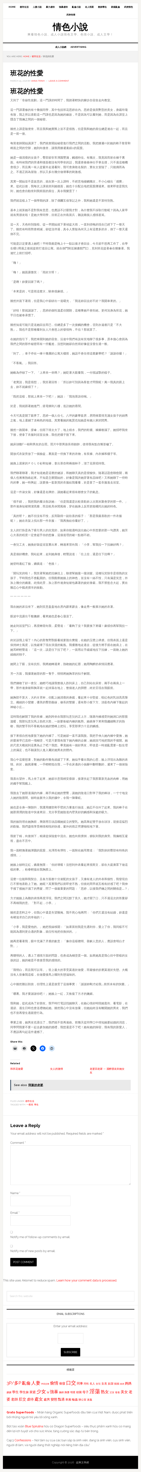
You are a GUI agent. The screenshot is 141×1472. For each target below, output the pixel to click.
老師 (14, 1399)
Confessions (23, 1440)
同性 (86, 1383)
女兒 (98, 1383)
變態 (54, 1399)
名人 (92, 1383)
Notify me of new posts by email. (32, 1251)
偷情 (54, 1382)
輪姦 (75, 1399)
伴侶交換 (45, 1384)
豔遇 (61, 1399)
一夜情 (29, 1104)
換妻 (67, 1392)
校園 (79, 1392)
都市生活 (29, 1101)
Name (15, 1193)
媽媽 (128, 1383)
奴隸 (110, 1383)
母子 (85, 1392)
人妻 (35, 1383)
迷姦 (89, 1399)
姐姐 (116, 1383)
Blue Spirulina (34, 1426)
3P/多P (14, 1383)
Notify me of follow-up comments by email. (40, 1237)
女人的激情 (56, 1068)
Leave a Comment (59, 81)
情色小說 (70, 27)
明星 (72, 1392)
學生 (36, 1104)
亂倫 (26, 1383)
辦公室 (82, 1399)
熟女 (105, 1391)
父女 (112, 1392)
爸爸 (117, 1392)
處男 (47, 1399)
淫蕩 (94, 1391)
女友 (104, 1383)
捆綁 (61, 1392)
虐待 (30, 1399)
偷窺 (62, 1383)
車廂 (68, 1399)
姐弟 (122, 1384)
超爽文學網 (82, 1462)
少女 (41, 1391)
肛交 (22, 1399)
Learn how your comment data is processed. (86, 1280)
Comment (18, 1143)
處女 (39, 1399)
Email (14, 1213)
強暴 (54, 1391)
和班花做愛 (16, 1068)
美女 (124, 1392)
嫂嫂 (9, 1392)
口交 (71, 1383)
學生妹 (24, 1392)
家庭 (33, 1392)
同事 (80, 1383)
